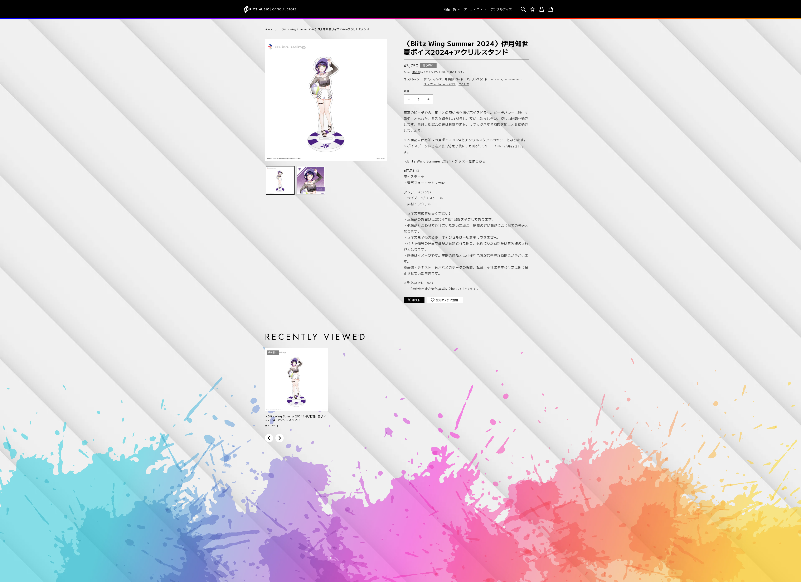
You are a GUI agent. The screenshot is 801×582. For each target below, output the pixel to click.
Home (268, 29)
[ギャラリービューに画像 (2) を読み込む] (310, 180)
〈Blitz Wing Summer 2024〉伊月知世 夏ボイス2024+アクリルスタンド (324, 29)
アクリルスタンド (476, 79)
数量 (406, 91)
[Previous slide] (269, 438)
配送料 (416, 71)
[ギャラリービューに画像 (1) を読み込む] (280, 180)
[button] (451, 9)
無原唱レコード (454, 79)
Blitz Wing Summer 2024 (506, 79)
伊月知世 (463, 84)
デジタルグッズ (433, 79)
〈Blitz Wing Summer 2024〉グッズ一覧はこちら (445, 161)
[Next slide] (279, 438)
